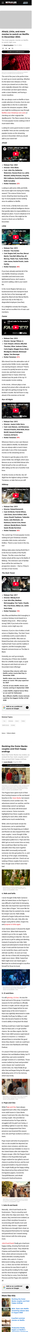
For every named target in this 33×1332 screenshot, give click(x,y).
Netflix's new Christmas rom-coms (14, 113)
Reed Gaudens (8, 45)
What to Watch (11, 733)
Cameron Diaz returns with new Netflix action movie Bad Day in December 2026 (15, 673)
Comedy (13, 725)
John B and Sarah (8, 1243)
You (4, 721)
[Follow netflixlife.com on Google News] (27, 707)
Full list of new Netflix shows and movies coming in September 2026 (16, 687)
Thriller (23, 721)
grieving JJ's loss (13, 997)
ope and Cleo (11, 1107)
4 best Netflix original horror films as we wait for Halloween (15, 692)
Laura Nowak (8, 762)
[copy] (12, 48)
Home (3, 733)
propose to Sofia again (12, 924)
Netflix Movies (5, 725)
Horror (16, 721)
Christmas (10, 721)
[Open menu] (3, 3)
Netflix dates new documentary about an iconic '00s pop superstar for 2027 (16, 680)
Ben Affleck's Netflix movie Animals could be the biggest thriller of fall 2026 (16, 698)
